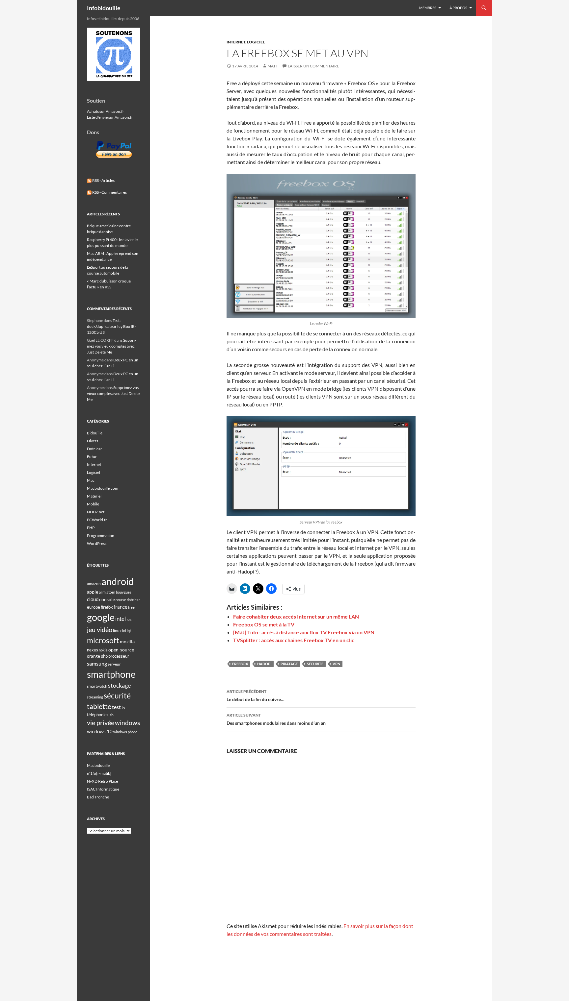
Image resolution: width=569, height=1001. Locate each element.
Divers (92, 440)
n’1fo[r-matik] (99, 773)
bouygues (123, 592)
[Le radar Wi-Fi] (321, 246)
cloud (92, 599)
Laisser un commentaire (313, 65)
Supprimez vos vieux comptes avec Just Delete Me (111, 346)
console (107, 599)
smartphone (111, 674)
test (116, 707)
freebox (240, 664)
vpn (336, 664)
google (101, 617)
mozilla (127, 641)
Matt (272, 65)
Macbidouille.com (102, 488)
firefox (107, 607)
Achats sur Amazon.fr (105, 111)
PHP (91, 527)
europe (93, 607)
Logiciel (256, 41)
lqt (129, 630)
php (104, 656)
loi (124, 630)
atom (110, 592)
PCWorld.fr (97, 519)
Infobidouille (104, 8)
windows (127, 722)
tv (123, 707)
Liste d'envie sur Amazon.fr (110, 117)
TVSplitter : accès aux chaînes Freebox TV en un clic (293, 640)
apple (92, 592)
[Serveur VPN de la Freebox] (321, 466)
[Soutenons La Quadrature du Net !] (113, 53)
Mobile (93, 503)
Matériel (94, 496)
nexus (92, 649)
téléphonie (97, 714)
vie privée (100, 722)
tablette (99, 706)
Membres (427, 8)
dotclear (133, 600)
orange (93, 656)
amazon (94, 583)
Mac (91, 480)
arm (102, 592)
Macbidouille (98, 765)
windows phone (125, 732)
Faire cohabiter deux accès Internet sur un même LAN (296, 616)
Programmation (100, 535)
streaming (95, 697)
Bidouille (94, 432)
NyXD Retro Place (102, 781)
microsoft (103, 640)
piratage (289, 664)
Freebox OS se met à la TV (263, 624)
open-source (121, 649)
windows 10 (100, 731)
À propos (458, 8)
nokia (103, 650)
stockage (119, 685)
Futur (92, 456)
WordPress (96, 543)
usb (110, 714)
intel (120, 619)
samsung (97, 663)
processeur (118, 656)
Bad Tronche (98, 796)
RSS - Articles (103, 180)
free (131, 607)
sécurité (315, 664)
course (121, 600)
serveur (114, 664)
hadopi (264, 664)
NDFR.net (95, 511)
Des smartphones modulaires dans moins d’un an (276, 719)
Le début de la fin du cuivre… (255, 695)
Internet (236, 41)
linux (117, 630)
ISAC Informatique (103, 789)
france (120, 607)
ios (128, 619)
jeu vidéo (99, 629)
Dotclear (94, 448)
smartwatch (97, 686)
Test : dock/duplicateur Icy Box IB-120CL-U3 (111, 326)
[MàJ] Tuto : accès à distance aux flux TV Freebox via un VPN (303, 632)
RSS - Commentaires (109, 192)
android (117, 581)
